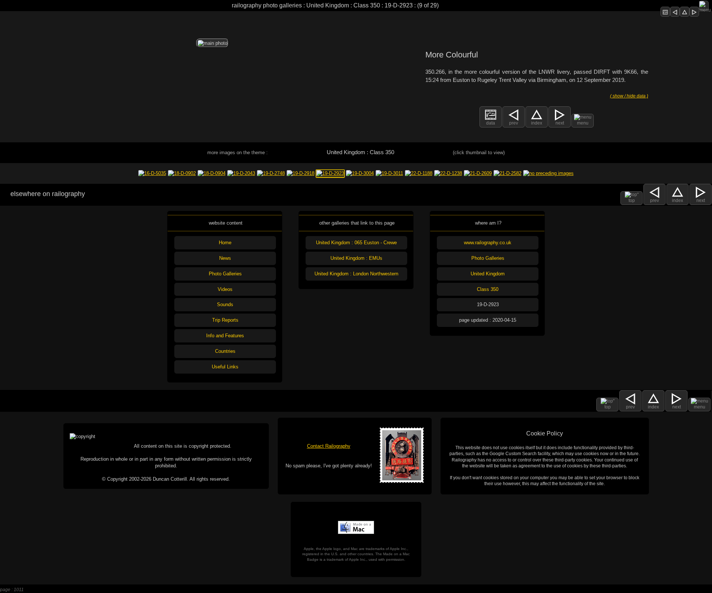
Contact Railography (328, 446)
